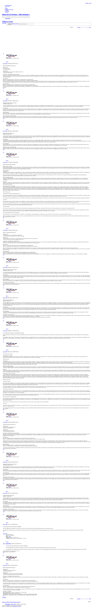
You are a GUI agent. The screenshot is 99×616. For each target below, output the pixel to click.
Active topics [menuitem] (7, 6)
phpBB (8, 605)
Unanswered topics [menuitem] (8, 5)
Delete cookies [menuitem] (13, 604)
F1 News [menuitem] (6, 10)
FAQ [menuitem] (6, 7)
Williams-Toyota (7, 21)
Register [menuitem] (87, 3)
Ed (3, 53)
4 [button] (86, 27)
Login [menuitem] (90, 3)
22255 (10, 57)
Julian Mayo (5, 533)
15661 (10, 536)
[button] (79, 27)
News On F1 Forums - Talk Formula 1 (16, 14)
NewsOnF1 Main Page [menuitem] (9, 9)
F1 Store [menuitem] (6, 12)
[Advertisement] (46, 41)
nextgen (19, 606)
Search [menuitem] (6, 8)
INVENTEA (15, 606)
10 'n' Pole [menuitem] (7, 11)
